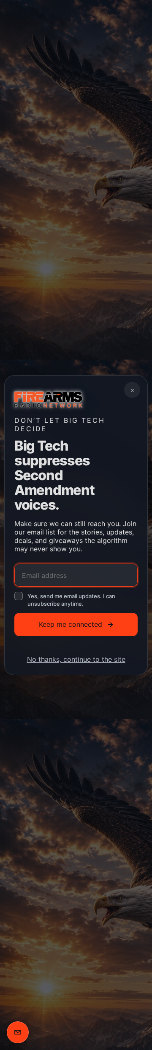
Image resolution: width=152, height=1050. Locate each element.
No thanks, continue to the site (76, 659)
